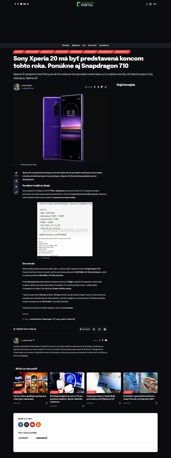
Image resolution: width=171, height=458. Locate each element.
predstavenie (35, 319)
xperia (63, 319)
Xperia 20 (71, 319)
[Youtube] (32, 424)
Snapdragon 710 (48, 319)
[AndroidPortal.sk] (85, 4)
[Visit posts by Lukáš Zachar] (16, 86)
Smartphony (32, 52)
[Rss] (27, 4)
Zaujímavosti (105, 52)
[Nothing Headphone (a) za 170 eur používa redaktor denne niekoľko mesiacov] (67, 382)
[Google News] (24, 4)
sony (58, 319)
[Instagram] (26, 424)
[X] (18, 4)
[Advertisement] (85, 25)
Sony (48, 173)
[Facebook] (15, 4)
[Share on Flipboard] (102, 87)
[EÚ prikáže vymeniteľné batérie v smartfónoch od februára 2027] (140, 382)
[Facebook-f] (20, 424)
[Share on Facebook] (94, 87)
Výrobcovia (47, 52)
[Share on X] (98, 87)
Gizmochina (28, 179)
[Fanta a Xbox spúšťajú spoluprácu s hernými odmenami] (30, 382)
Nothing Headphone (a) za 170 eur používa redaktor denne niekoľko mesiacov (66, 399)
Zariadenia (76, 52)
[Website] (99, 340)
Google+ (24, 356)
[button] (150, 4)
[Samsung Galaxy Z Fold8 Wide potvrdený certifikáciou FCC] (104, 382)
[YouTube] (21, 4)
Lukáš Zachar (27, 85)
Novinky (18, 52)
